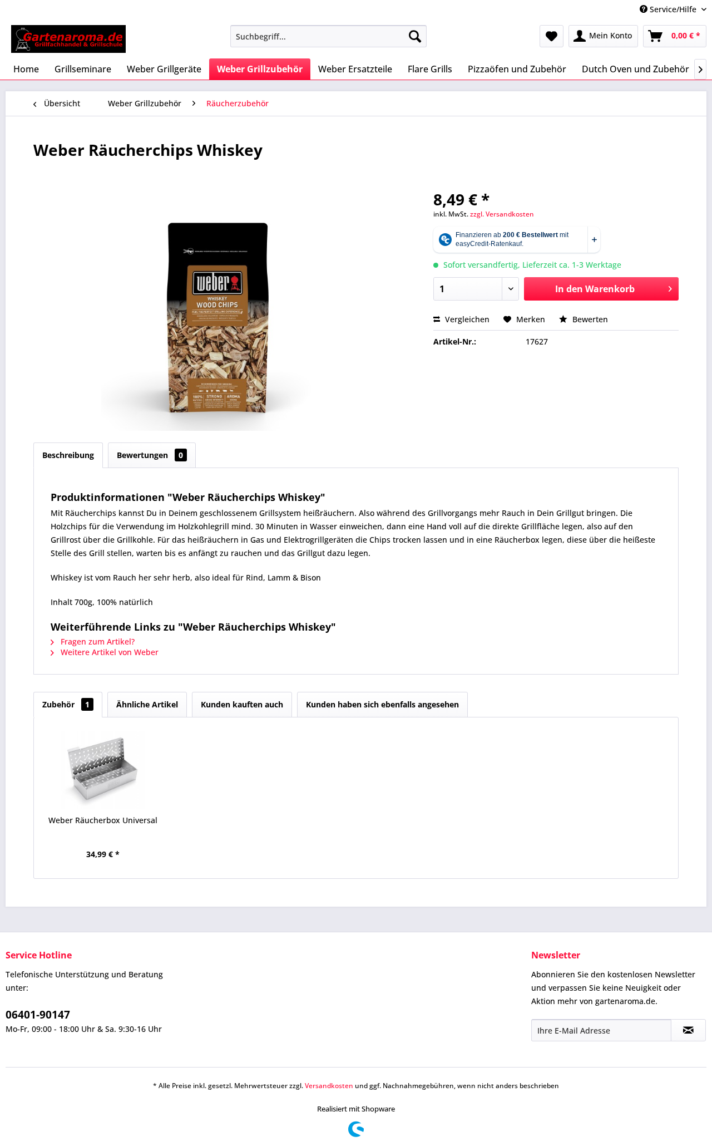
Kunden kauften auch (242, 704)
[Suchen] (415, 36)
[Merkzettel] (551, 36)
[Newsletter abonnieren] (688, 1030)
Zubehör (66, 704)
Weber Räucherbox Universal (102, 820)
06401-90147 (38, 1014)
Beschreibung (68, 455)
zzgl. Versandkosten (502, 214)
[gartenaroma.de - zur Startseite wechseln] (68, 39)
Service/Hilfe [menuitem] (673, 9)
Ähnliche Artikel (147, 704)
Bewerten (589, 319)
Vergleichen (466, 319)
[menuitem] (328, 36)
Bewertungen (150, 455)
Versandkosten (329, 1085)
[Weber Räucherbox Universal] (103, 770)
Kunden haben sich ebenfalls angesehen (382, 704)
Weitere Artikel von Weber (108, 652)
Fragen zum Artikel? (96, 641)
